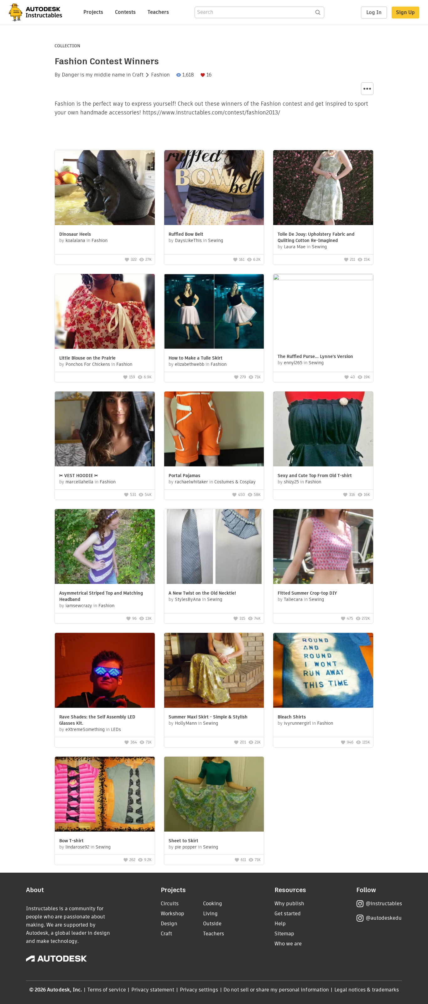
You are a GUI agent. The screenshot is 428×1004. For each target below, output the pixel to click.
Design (169, 923)
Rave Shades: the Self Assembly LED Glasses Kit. (97, 720)
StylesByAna (188, 599)
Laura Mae (294, 247)
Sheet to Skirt (183, 841)
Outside (212, 923)
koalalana (75, 240)
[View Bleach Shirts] (323, 671)
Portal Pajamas (184, 475)
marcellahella (79, 482)
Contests (125, 12)
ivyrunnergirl (297, 723)
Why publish (289, 903)
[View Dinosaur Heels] (105, 188)
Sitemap (284, 933)
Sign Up (405, 12)
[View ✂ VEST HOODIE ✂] (105, 430)
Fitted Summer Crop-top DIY (307, 593)
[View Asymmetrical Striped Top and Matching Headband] (105, 547)
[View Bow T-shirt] (105, 795)
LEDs (116, 729)
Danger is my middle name (93, 75)
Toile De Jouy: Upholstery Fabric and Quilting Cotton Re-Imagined (316, 237)
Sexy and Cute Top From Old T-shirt (315, 475)
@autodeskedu (384, 918)
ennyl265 (293, 363)
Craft (138, 75)
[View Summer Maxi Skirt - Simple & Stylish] (214, 671)
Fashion (160, 75)
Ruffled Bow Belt (186, 234)
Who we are (288, 943)
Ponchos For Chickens (87, 364)
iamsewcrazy (78, 605)
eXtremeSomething (85, 729)
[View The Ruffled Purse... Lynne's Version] (323, 311)
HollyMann (186, 723)
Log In (374, 12)
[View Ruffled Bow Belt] (214, 188)
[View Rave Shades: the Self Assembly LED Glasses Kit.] (105, 671)
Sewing (215, 240)
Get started (287, 913)
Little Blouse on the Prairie (87, 358)
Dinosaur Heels (75, 234)
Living (210, 913)
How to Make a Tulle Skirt (195, 358)
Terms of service (106, 989)
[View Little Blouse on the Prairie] (105, 312)
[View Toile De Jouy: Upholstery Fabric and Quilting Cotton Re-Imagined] (323, 188)
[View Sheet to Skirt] (214, 795)
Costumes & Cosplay (235, 482)
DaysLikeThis (188, 240)
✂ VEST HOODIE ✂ (78, 475)
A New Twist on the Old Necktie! (202, 593)
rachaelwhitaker (191, 482)
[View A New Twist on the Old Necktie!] (214, 547)
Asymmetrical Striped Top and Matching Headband (101, 596)
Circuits (170, 903)
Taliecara (293, 599)
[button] (367, 88)
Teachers (158, 12)
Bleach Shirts (292, 717)
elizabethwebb (189, 364)
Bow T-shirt (71, 841)
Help (280, 923)
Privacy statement (153, 989)
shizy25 (291, 482)
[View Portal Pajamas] (214, 430)
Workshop (172, 913)
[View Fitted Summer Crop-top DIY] (323, 547)
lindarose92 (77, 847)
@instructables (384, 903)
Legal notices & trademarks (366, 989)
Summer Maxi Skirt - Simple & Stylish (208, 717)
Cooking (212, 903)
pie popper (186, 847)
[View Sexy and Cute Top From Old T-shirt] (323, 430)
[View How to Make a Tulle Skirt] (214, 312)
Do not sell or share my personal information (276, 989)
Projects (93, 12)
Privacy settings (199, 989)
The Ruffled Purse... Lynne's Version (315, 356)
